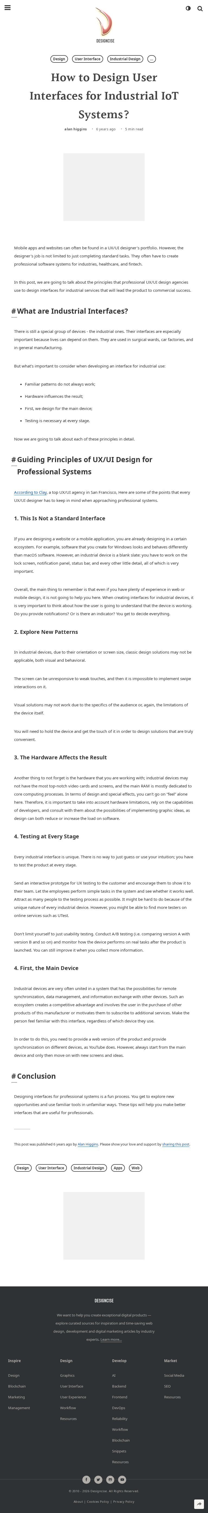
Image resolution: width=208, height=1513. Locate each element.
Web (135, 1168)
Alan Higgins (75, 129)
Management (19, 1407)
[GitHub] (110, 1480)
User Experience (73, 1397)
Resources (68, 1418)
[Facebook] (86, 1480)
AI (113, 1375)
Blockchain (17, 1386)
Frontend (119, 1397)
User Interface (87, 59)
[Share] (199, 1504)
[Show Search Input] (200, 8)
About (78, 1501)
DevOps (118, 1407)
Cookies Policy (98, 1501)
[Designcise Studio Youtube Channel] (122, 1480)
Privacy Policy (123, 1501)
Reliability (120, 1418)
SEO (167, 1386)
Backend (119, 1386)
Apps (118, 1168)
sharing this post (175, 1144)
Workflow (68, 1407)
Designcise (98, 1491)
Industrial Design (125, 59)
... (151, 59)
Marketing (16, 1397)
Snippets (119, 1451)
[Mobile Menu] (7, 8)
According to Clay (30, 492)
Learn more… (111, 1339)
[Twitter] (98, 1480)
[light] (188, 8)
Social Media (174, 1375)
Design (59, 59)
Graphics (67, 1375)
